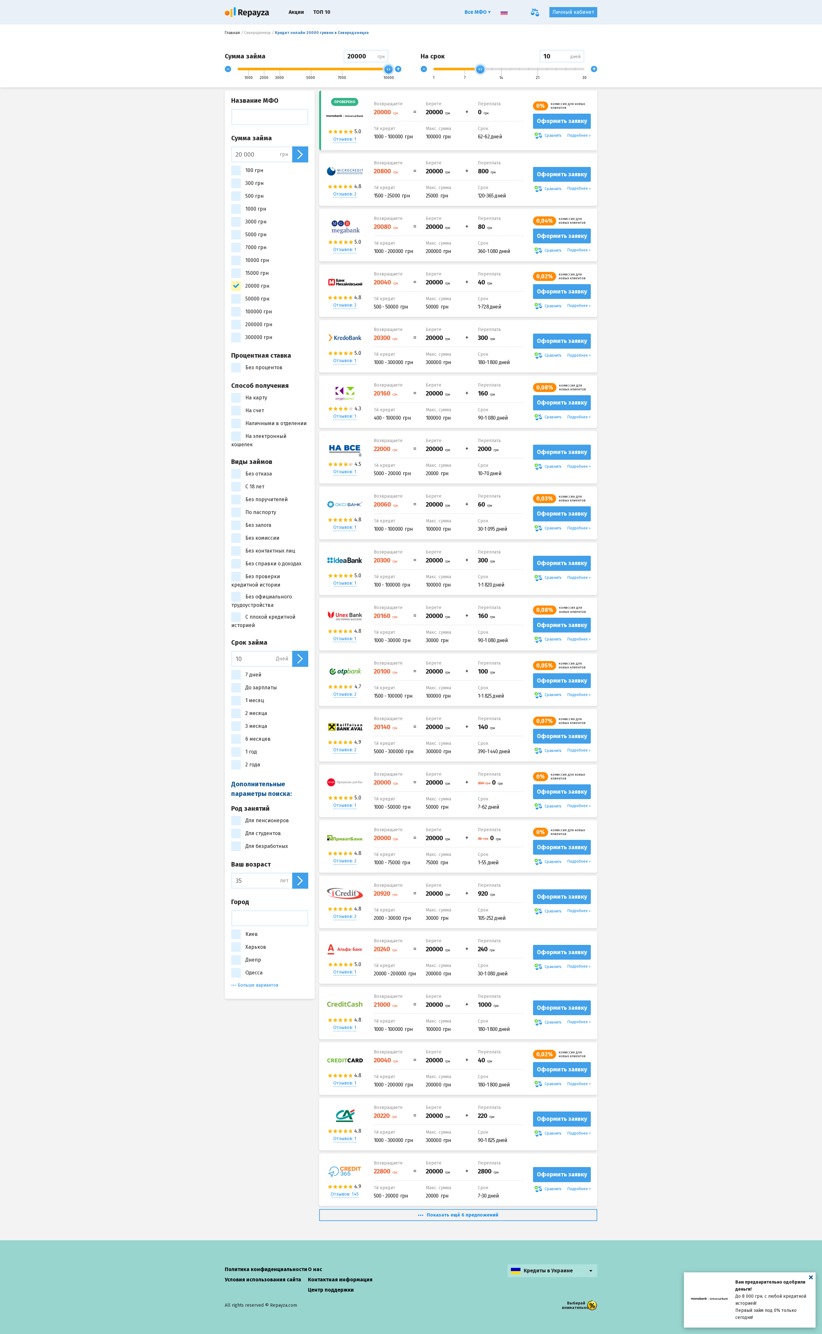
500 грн (254, 196)
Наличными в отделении (276, 423)
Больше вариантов (258, 985)
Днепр (253, 960)
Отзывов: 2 (344, 194)
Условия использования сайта (263, 1280)
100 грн (254, 170)
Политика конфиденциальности (266, 1269)
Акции (296, 12)
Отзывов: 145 (345, 1194)
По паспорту (260, 512)
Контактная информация (340, 1280)
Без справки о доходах (273, 564)
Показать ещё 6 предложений (462, 1215)
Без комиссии (262, 538)
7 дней (253, 675)
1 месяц (254, 700)
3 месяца (256, 726)
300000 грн (258, 337)
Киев (251, 934)
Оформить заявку (562, 121)
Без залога (258, 525)
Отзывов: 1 (344, 139)
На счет (254, 410)
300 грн (254, 183)
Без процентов (264, 367)
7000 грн (256, 247)
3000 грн (256, 222)
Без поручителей (266, 499)
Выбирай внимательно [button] (575, 1305)
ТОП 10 (321, 12)
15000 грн (257, 273)
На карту (256, 398)
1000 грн (255, 209)
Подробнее (577, 135)
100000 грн (258, 312)
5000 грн (256, 234)
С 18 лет (254, 487)
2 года (252, 765)
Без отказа (258, 474)
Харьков (255, 947)
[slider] (388, 69)
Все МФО (476, 12)
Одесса (254, 973)
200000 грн (258, 324)
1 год (251, 752)
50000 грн (257, 299)
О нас (315, 1269)
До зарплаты (261, 687)
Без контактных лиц (270, 551)
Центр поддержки (331, 1290)
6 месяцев (258, 739)
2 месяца (256, 713)
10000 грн (257, 260)
